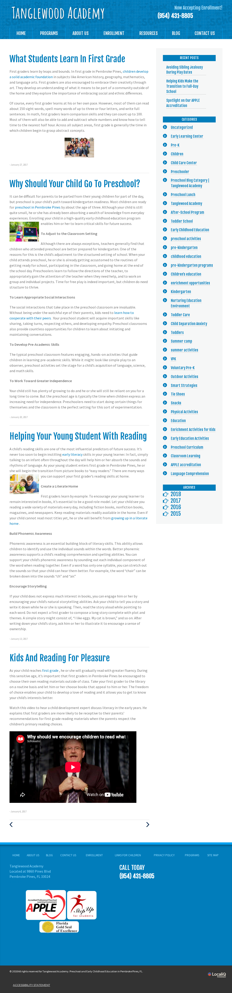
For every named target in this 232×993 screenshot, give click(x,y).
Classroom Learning (185, 456)
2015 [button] (176, 513)
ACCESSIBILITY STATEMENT (31, 985)
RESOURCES (148, 33)
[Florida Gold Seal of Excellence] (61, 926)
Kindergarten (181, 291)
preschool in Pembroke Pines (38, 207)
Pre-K (175, 145)
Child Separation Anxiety (189, 323)
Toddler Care (180, 315)
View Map (17, 881)
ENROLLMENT (114, 33)
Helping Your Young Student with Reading (78, 436)
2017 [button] (176, 500)
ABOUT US (80, 33)
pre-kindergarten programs (192, 265)
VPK (173, 359)
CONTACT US (205, 33)
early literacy (72, 454)
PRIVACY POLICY (164, 855)
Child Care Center (184, 163)
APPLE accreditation (186, 465)
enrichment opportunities (190, 283)
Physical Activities (184, 412)
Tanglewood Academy (186, 203)
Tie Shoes (178, 394)
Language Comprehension (190, 473)
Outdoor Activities (184, 376)
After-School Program (187, 212)
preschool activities (186, 238)
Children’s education (186, 274)
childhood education (186, 256)
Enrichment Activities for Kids (193, 429)
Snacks (176, 403)
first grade (50, 670)
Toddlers (177, 332)
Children (177, 154)
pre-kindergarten (184, 247)
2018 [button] (176, 494)
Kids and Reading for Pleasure (60, 658)
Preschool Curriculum (187, 447)
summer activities (184, 350)
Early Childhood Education (190, 230)
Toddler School (182, 221)
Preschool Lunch (183, 194)
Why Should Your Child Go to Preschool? (75, 184)
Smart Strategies (184, 385)
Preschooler (180, 171)
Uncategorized (182, 127)
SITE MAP (213, 855)
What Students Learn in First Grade (67, 59)
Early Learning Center (187, 136)
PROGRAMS (49, 33)
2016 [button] (176, 507)
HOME (21, 33)
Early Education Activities (190, 438)
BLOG (176, 33)
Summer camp (181, 341)
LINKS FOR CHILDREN (128, 855)
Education (178, 420)
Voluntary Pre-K (183, 368)
